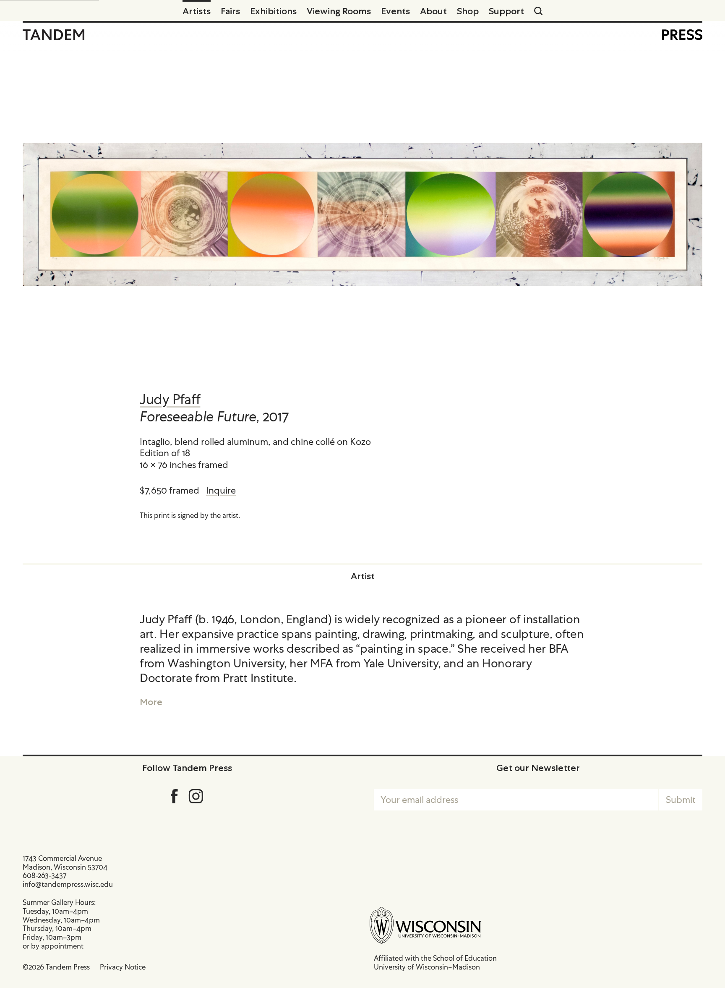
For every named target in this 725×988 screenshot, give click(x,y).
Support (506, 10)
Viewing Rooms (339, 10)
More (151, 701)
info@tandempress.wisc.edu (68, 884)
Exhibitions (273, 10)
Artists (197, 10)
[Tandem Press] (53, 34)
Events (395, 10)
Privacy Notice (123, 967)
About (433, 10)
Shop (468, 10)
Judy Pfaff (170, 399)
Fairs (230, 10)
